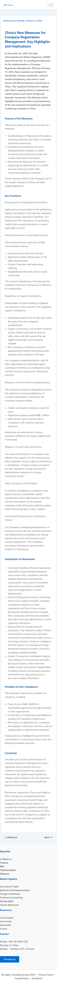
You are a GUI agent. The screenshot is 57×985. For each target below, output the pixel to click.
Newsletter (5, 925)
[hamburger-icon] (50, 5)
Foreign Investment (10, 894)
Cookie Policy (22, 978)
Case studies (6, 917)
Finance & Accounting (11, 897)
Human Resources (9, 905)
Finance (4, 862)
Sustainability (7, 901)
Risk (2, 866)
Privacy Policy (46, 974)
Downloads (6, 921)
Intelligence (6, 859)
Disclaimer (37, 978)
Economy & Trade (9, 886)
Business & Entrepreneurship (15, 890)
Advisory (4, 873)
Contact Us (10, 959)
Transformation (8, 870)
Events (3, 928)
